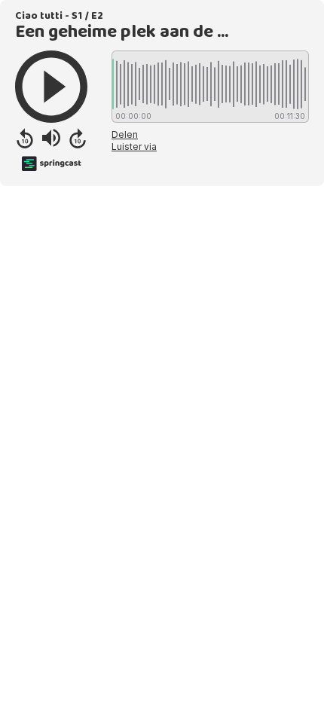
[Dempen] (51, 138)
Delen (125, 134)
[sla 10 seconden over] (77, 138)
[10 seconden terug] (25, 138)
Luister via (134, 146)
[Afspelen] (51, 86)
